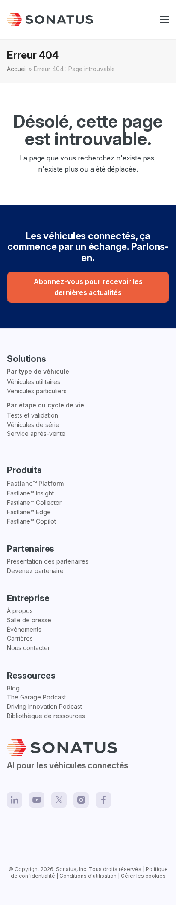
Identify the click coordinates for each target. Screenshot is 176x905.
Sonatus (66, 869)
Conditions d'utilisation (88, 876)
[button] (164, 19)
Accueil (17, 69)
